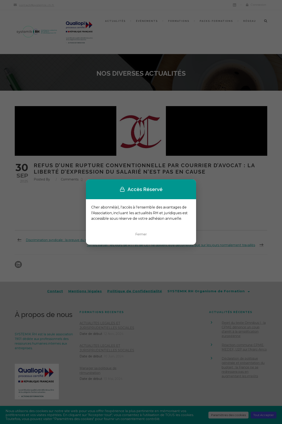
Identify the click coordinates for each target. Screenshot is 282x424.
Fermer (141, 234)
